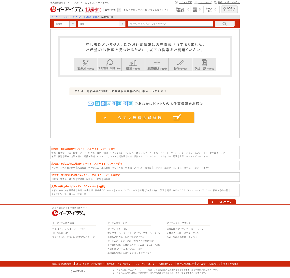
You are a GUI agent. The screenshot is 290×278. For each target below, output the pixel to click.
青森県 (63, 179)
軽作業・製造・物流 (98, 153)
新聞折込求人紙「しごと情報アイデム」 (127, 237)
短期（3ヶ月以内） (148, 190)
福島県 (107, 179)
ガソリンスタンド (192, 167)
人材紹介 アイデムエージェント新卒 (125, 249)
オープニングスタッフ (126, 190)
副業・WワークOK (176, 190)
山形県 (98, 179)
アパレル (138, 167)
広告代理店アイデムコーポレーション (185, 229)
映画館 (128, 167)
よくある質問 (185, 2)
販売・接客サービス (61, 153)
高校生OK (100, 190)
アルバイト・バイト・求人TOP (66, 17)
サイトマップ (204, 2)
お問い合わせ (97, 264)
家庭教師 (105, 167)
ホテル (206, 167)
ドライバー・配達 (168, 156)
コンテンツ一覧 (59, 194)
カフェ (54, 167)
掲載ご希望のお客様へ (229, 2)
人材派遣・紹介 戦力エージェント (184, 233)
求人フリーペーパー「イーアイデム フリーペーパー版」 (135, 233)
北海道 (54, 179)
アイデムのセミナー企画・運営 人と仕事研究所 (131, 241)
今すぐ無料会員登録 (145, 117)
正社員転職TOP (60, 233)
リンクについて (125, 264)
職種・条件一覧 (220, 190)
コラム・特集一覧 (77, 194)
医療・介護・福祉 (73, 156)
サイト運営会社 (230, 264)
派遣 (162, 190)
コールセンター (67, 167)
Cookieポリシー (167, 264)
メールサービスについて (209, 264)
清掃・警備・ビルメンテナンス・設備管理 (104, 156)
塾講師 (167, 167)
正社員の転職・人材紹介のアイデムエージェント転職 (134, 245)
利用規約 (111, 264)
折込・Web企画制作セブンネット (183, 237)
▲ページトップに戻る (222, 202)
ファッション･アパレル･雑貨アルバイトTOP (74, 237)
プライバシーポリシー (146, 264)
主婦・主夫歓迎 (85, 190)
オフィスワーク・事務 (147, 153)
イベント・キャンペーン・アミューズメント (181, 153)
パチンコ (157, 167)
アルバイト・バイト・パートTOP (68, 229)
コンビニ (177, 167)
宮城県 (81, 179)
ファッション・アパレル (122, 153)
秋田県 (89, 179)
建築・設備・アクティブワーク (142, 156)
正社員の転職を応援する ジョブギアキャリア (130, 253)
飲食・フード (79, 153)
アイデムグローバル (117, 229)
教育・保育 (56, 156)
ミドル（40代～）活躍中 (63, 190)
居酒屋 (148, 167)
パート (110, 190)
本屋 (121, 167)
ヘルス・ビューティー (197, 156)
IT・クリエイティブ (215, 153)
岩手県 (72, 179)
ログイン (230, 9)
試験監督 (82, 167)
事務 (114, 167)
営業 (182, 156)
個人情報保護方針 (186, 264)
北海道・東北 (90, 17)
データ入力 (93, 167)
